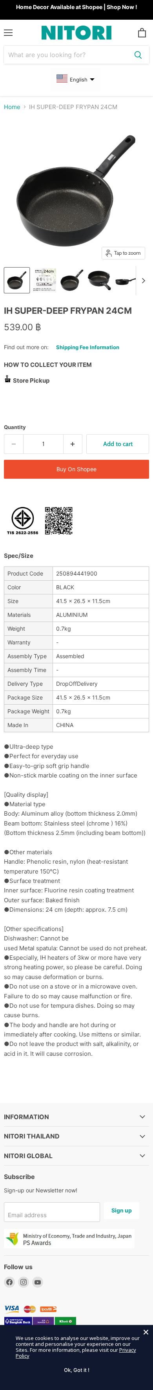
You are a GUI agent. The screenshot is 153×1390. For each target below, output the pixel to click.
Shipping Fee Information (87, 347)
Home (12, 107)
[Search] (138, 54)
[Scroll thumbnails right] (142, 280)
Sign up (121, 1210)
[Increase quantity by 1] (73, 444)
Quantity (15, 427)
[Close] (146, 1332)
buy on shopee (76, 469)
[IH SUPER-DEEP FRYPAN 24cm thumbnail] (16, 280)
